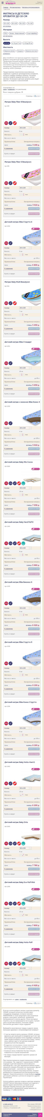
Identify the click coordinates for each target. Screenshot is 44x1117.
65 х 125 (22, 23)
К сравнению (8, 148)
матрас (37, 1074)
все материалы (7, 36)
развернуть (6, 53)
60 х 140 (14, 23)
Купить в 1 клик (34, 148)
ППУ (5, 33)
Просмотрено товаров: (7, 1114)
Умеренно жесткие (31, 51)
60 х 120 (6, 23)
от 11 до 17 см (16, 43)
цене (5, 89)
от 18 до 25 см (27, 43)
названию (11, 89)
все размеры (7, 26)
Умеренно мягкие (9, 51)
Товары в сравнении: (32, 1114)
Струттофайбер (32, 33)
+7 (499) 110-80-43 (8, 1104)
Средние (20, 51)
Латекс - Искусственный (17, 33)
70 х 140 (30, 23)
